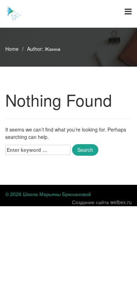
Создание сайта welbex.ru (102, 202)
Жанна (52, 48)
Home (12, 48)
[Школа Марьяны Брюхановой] (14, 12)
